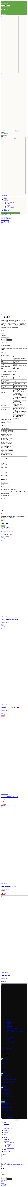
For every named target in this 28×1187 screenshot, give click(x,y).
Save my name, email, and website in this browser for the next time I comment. (13, 517)
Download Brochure (5, 5)
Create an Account (5, 1163)
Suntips (8, 205)
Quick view (3, 538)
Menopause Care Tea (7, 531)
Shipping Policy (10, 1030)
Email (2, 513)
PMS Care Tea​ (5, 1064)
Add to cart (3, 339)
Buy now (9, 339)
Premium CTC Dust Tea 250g (10, 797)
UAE (8, 206)
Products (9, 1023)
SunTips (8, 1039)
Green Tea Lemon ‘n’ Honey (9, 619)
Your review (4, 498)
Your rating (4, 495)
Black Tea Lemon (6, 975)
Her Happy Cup (10, 202)
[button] (3, 537)
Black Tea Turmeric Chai (8, 886)
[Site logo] (10, 72)
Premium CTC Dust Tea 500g (10, 707)
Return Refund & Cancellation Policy (15, 1031)
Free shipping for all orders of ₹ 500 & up (10, 213)
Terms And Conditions (12, 1028)
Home (2, 214)
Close (2, 1155)
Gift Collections (10, 207)
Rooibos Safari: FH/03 (6, 218)
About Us (9, 1022)
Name (2, 510)
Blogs (8, 1024)
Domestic (9, 203)
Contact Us (9, 1026)
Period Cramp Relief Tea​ (8, 1079)
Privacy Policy (10, 1027)
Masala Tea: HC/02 (5, 222)
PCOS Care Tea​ (5, 1093)
